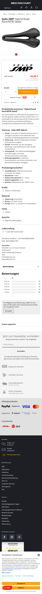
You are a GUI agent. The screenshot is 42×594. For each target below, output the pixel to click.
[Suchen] (21, 8)
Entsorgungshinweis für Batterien (12, 510)
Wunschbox (5, 507)
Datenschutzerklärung (20, 356)
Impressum (5, 472)
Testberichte (5, 521)
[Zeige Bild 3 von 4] (23, 54)
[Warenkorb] (36, 8)
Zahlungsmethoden (9, 401)
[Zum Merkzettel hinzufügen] (35, 97)
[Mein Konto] (31, 8)
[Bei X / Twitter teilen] (35, 102)
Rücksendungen (6, 515)
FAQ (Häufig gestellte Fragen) (10, 504)
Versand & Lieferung (8, 484)
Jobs (3, 489)
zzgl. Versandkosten (31, 80)
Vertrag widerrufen (13, 455)
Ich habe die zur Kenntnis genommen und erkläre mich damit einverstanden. (21, 357)
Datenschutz (5, 469)
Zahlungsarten (6, 486)
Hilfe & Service (6, 524)
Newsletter (5, 518)
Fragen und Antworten (10, 444)
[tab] (21, 266)
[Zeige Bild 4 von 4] (26, 54)
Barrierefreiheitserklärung (10, 478)
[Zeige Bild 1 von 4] (16, 54)
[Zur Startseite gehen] (21, 3)
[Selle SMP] (21, 67)
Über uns (4, 481)
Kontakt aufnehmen (10, 449)
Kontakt (4, 501)
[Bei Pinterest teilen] (37, 102)
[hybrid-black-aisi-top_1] (21, 38)
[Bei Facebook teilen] (33, 102)
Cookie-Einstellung (7, 475)
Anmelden (8, 311)
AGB (3, 466)
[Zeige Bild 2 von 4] (19, 54)
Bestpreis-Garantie (7, 512)
